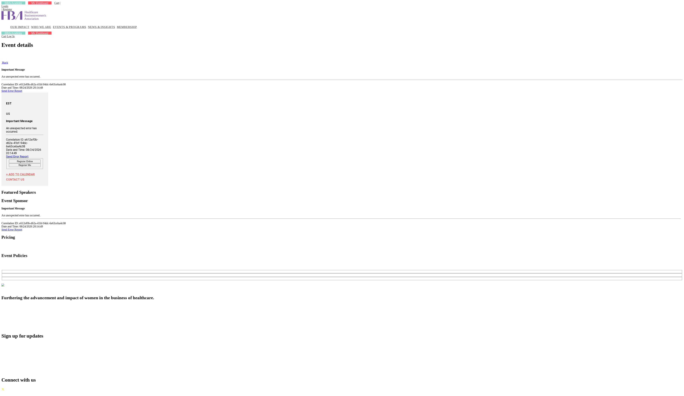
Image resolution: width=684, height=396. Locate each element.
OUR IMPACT (19, 27)
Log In (11, 36)
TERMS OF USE (59, 392)
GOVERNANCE (11, 392)
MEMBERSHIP (127, 27)
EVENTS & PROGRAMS (69, 27)
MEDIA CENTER (21, 322)
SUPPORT (16, 326)
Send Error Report (11, 90)
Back (4, 62)
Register (7, 9)
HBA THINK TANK (23, 314)
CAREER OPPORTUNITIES (29, 318)
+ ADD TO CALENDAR (20, 174)
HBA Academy (13, 2)
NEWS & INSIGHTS (101, 27)
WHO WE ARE (41, 27)
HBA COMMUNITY (23, 310)
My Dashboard (39, 2)
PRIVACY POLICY (35, 392)
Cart (56, 2)
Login (4, 6)
